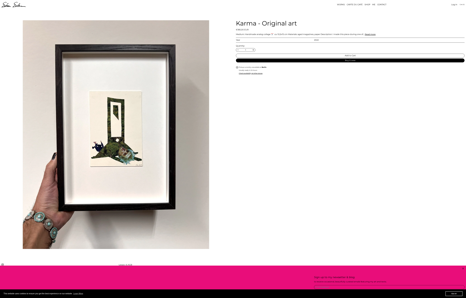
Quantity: (240, 46)
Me (373, 4)
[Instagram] (2, 265)
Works (341, 4)
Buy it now (350, 60)
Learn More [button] (78, 294)
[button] (115, 134)
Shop (367, 4)
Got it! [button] (454, 294)
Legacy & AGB (125, 265)
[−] (238, 50)
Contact (381, 4)
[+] (253, 50)
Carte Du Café (355, 4)
